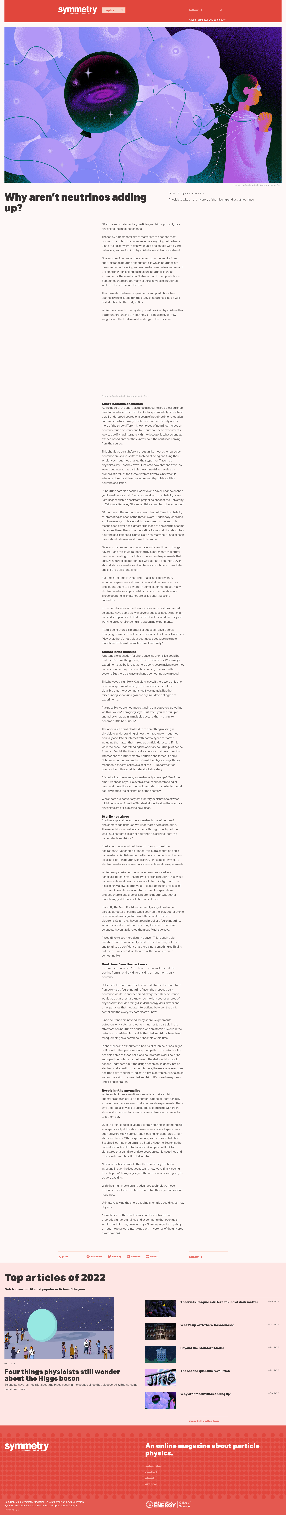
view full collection (204, 1421)
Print (65, 1256)
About (149, 1478)
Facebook (96, 1256)
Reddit (154, 1256)
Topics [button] (109, 10)
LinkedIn (135, 1256)
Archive (151, 1484)
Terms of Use (11, 1510)
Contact (151, 1472)
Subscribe (153, 1466)
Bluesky (117, 1256)
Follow (194, 10)
